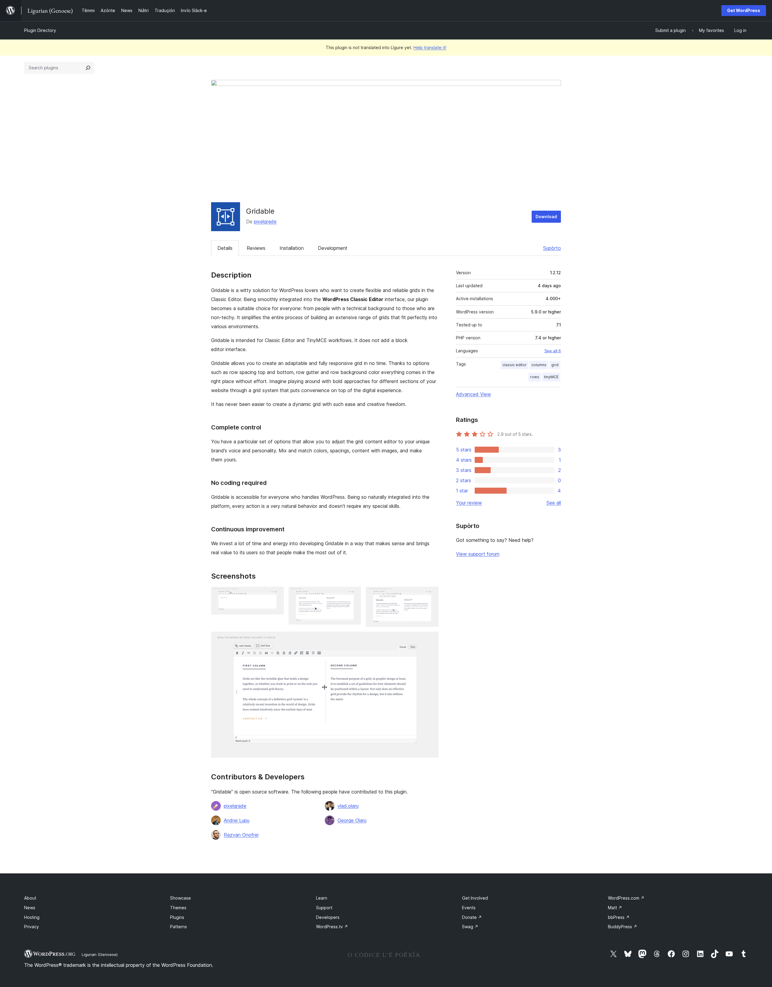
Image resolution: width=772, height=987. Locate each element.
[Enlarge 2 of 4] (353, 595)
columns (538, 365)
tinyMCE (551, 377)
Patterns (178, 926)
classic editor (514, 365)
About (30, 898)
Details (225, 248)
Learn (321, 898)
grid (554, 365)
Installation (292, 248)
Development (332, 248)
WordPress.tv (332, 926)
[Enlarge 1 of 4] (276, 595)
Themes (178, 907)
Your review (469, 503)
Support (324, 907)
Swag (470, 926)
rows (534, 377)
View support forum (477, 554)
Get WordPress (743, 10)
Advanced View (473, 394)
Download (546, 216)
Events (469, 907)
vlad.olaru (348, 806)
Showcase (180, 898)
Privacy (31, 926)
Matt (615, 907)
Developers (328, 917)
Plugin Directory (40, 30)
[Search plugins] (88, 68)
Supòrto (552, 248)
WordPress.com (626, 898)
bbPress (619, 917)
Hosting (32, 917)
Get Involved (475, 898)
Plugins (177, 917)
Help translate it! (429, 47)
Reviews (256, 248)
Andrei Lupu (236, 820)
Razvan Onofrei (241, 835)
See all (553, 503)
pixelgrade (265, 221)
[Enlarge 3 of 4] (430, 595)
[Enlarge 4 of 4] (430, 640)
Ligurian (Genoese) (100, 954)
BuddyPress (622, 926)
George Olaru (351, 820)
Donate (472, 917)
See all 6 (552, 350)
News (29, 907)
